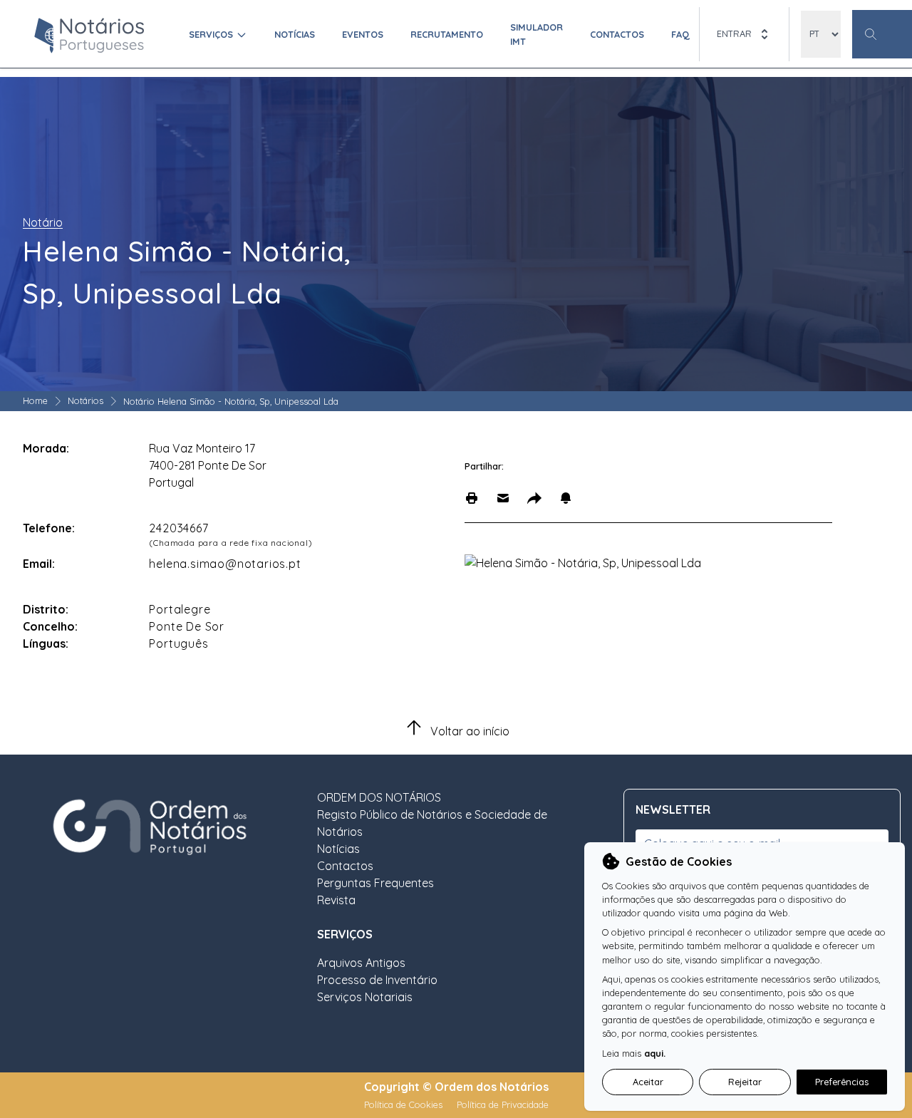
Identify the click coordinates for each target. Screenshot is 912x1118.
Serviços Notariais (365, 997)
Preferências (842, 1081)
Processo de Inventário (377, 980)
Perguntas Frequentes (375, 883)
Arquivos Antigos (361, 963)
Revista (336, 900)
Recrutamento (446, 34)
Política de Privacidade (503, 1104)
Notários (85, 400)
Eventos (362, 34)
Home (35, 400)
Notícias (294, 34)
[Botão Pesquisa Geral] (882, 34)
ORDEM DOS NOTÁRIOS (379, 797)
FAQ (680, 34)
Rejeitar (745, 1081)
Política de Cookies (404, 1104)
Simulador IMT (536, 33)
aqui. (654, 1053)
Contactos (617, 34)
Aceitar (648, 1081)
